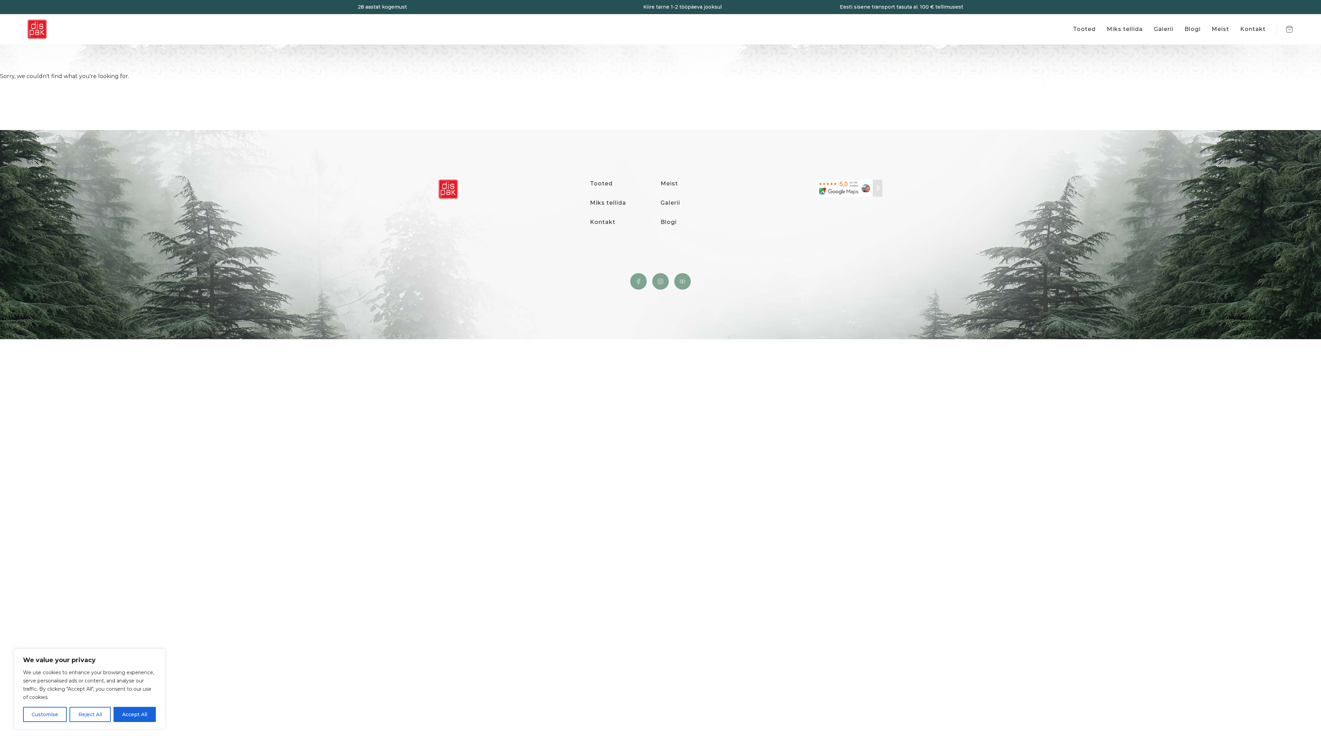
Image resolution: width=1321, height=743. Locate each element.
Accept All (134, 714)
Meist (1220, 29)
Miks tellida (1125, 29)
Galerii (1163, 29)
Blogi (1192, 29)
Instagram (660, 281)
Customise (45, 714)
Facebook (638, 281)
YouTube (682, 281)
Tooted (1084, 29)
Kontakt (1253, 29)
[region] (89, 689)
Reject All (90, 714)
